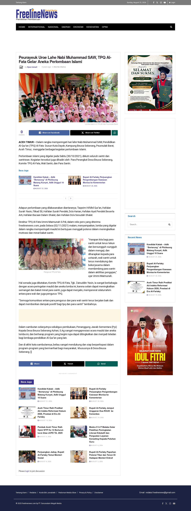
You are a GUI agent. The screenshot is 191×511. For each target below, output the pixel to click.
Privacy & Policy (85, 493)
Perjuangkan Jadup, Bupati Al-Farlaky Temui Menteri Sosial (51, 454)
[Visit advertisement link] (150, 341)
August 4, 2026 (96, 445)
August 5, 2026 (45, 436)
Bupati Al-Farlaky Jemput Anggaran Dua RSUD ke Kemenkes (101, 410)
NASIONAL (53, 26)
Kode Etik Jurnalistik (47, 493)
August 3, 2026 (96, 461)
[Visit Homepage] (37, 14)
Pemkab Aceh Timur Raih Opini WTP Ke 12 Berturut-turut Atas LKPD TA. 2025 (51, 429)
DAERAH (66, 26)
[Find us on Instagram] (161, 2)
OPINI (105, 26)
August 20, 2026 (90, 186)
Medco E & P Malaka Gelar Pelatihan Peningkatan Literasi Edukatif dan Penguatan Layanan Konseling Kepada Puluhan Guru (102, 434)
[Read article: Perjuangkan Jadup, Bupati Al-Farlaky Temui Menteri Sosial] (27, 457)
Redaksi (33, 493)
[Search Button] (171, 26)
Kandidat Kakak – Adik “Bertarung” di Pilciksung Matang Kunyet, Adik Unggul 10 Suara (48, 181)
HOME (22, 26)
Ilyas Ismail (32, 67)
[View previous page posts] (66, 198)
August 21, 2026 (41, 188)
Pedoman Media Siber (67, 493)
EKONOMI (78, 26)
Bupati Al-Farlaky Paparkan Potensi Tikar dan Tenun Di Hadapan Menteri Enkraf (102, 454)
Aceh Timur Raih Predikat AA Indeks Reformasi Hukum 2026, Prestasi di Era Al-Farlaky (52, 412)
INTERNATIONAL (36, 26)
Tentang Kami (21, 3)
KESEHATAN (92, 26)
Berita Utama (60, 67)
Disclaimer (99, 493)
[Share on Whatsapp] (115, 132)
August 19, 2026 (45, 420)
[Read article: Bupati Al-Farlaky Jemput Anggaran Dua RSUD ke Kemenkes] (78, 413)
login (27, 471)
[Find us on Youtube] (165, 2)
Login (173, 3)
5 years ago (46, 67)
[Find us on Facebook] (153, 2)
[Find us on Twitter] (157, 2)
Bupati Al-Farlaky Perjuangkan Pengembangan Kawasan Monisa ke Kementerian (97, 180)
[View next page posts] (71, 198)
